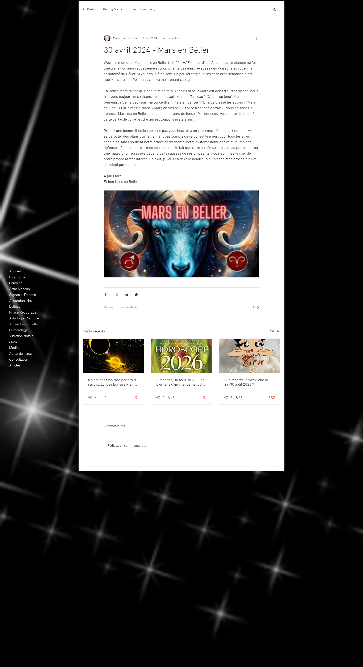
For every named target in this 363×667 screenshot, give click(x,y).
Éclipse (15, 306)
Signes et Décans (22, 295)
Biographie (17, 277)
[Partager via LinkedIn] (126, 294)
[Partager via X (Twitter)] (116, 294)
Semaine (15, 283)
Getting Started (113, 9)
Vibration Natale (21, 336)
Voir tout (275, 331)
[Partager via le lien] (137, 294)
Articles (15, 365)
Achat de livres (20, 353)
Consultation (18, 359)
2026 (13, 342)
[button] (275, 9)
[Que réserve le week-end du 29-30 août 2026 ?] (249, 356)
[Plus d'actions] (256, 38)
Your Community (144, 9)
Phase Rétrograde (23, 312)
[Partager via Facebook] (106, 294)
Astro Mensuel (20, 289)
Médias (14, 347)
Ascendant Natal (21, 300)
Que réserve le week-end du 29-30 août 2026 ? (246, 382)
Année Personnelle (23, 324)
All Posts (89, 9)
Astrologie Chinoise (24, 318)
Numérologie (19, 330)
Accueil (15, 271)
